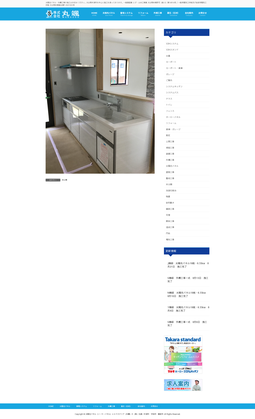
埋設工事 (170, 147)
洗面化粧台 (171, 190)
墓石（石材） (126, 406)
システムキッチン (174, 86)
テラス (169, 98)
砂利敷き (170, 202)
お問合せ (154, 406)
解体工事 (170, 220)
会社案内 (141, 406)
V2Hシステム (172, 43)
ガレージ (170, 74)
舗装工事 (170, 208)
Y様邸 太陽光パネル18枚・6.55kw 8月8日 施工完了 (188, 309)
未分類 (64, 180)
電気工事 (170, 239)
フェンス (170, 110)
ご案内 (169, 80)
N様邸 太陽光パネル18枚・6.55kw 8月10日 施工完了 (187, 294)
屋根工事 (170, 172)
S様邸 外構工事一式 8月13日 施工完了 (187, 279)
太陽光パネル (172, 165)
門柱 (168, 233)
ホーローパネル (173, 116)
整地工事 (170, 178)
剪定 (168, 135)
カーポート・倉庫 (174, 67)
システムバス (172, 92)
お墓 (168, 55)
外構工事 (170, 159)
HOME (51, 406)
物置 (168, 196)
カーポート (171, 61)
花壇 (168, 214)
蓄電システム (81, 406)
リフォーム (171, 123)
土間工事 (170, 141)
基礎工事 (170, 153)
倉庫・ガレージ (173, 129)
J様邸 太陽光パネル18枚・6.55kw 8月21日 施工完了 (188, 265)
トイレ (169, 104)
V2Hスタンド (172, 49)
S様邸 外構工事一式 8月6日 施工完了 (187, 323)
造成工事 (170, 227)
